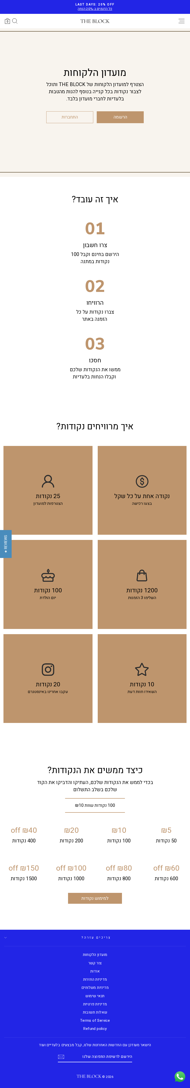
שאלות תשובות (95, 1012)
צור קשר (95, 963)
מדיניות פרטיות (95, 1004)
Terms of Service (95, 1020)
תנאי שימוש (94, 996)
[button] (6, 544)
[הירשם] (61, 1057)
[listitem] (142, 490)
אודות (95, 971)
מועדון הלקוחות (95, 954)
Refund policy (95, 1028)
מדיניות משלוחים (95, 987)
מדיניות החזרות (95, 979)
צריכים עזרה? (96, 937)
